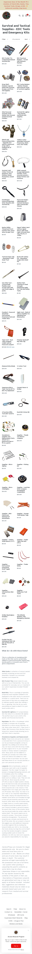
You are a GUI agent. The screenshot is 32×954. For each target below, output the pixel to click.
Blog (26, 918)
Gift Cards (20, 915)
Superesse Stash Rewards (13, 918)
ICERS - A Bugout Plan (16, 921)
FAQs (15, 909)
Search (8, 909)
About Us (22, 909)
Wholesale (11, 915)
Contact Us (8, 912)
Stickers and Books (16, 924)
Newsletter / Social (20, 912)
